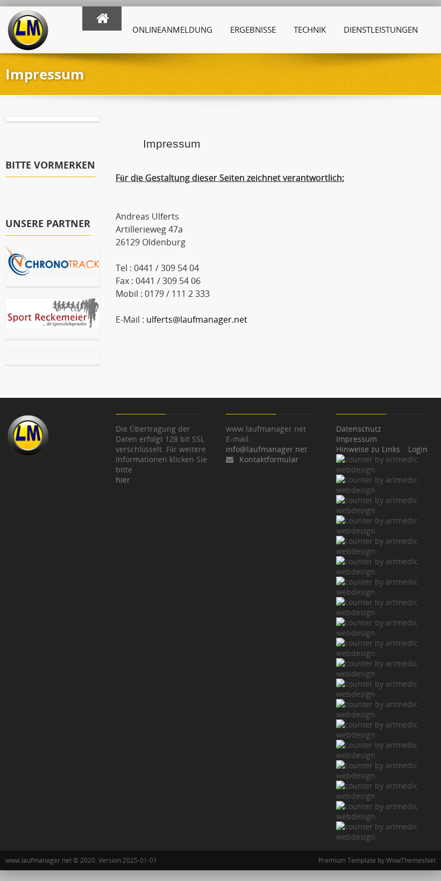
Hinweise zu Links (368, 449)
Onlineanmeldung (172, 29)
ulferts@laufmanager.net (196, 319)
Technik (310, 29)
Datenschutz (358, 429)
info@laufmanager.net (266, 449)
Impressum (356, 439)
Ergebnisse (253, 29)
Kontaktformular (268, 459)
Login (418, 449)
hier (123, 480)
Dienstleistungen (381, 29)
